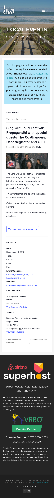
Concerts (10, 274)
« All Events (12, 112)
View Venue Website (15, 331)
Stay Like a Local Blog (27, 487)
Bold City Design (40, 483)
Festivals (19, 274)
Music (22, 277)
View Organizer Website (16, 307)
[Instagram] (29, 491)
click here (11, 216)
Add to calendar (23, 229)
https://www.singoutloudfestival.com (21, 285)
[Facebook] (25, 491)
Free (26, 274)
